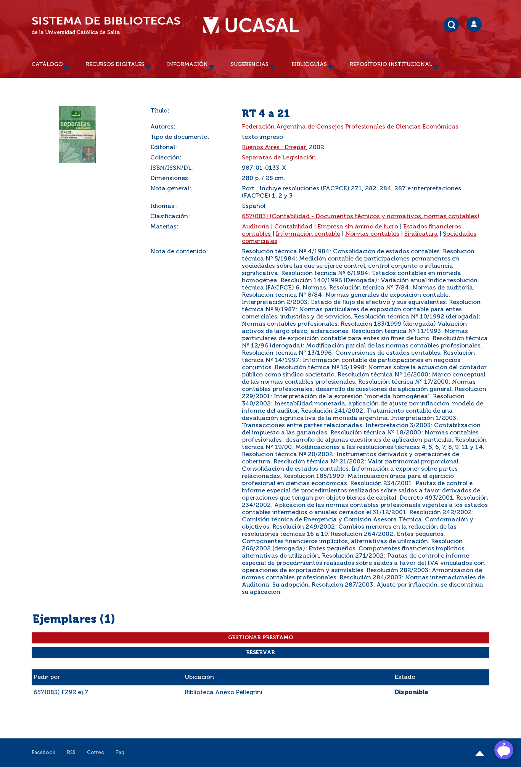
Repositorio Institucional (391, 64)
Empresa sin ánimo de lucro (357, 227)
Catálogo (47, 64)
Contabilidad (293, 227)
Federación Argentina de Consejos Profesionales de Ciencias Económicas (350, 127)
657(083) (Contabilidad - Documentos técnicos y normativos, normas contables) (360, 217)
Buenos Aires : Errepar (274, 148)
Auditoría (255, 227)
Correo (96, 752)
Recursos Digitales (115, 64)
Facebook (43, 752)
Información (187, 64)
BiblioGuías (309, 64)
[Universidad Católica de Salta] (251, 26)
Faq (120, 752)
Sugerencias (250, 64)
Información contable (308, 234)
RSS (71, 752)
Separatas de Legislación (279, 158)
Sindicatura (421, 234)
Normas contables (372, 234)
